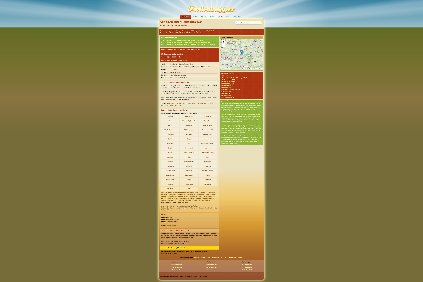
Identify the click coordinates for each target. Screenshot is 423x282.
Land (208, 257)
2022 (176, 103)
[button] (241, 52)
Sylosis (189, 179)
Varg (188, 188)
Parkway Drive (207, 134)
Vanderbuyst (203, 192)
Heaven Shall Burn (207, 152)
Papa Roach (189, 116)
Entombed (189, 166)
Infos (168, 60)
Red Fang (189, 170)
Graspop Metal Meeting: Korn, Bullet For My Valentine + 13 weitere (189, 42)
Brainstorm (170, 166)
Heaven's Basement (181, 196)
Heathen (171, 196)
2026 (168, 103)
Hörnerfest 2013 (226, 95)
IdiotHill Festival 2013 (227, 97)
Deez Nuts (207, 179)
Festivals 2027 (176, 270)
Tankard (170, 184)
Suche (228, 16)
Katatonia (170, 143)
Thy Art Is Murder (207, 170)
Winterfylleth (206, 200)
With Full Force (190, 208)
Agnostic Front (189, 161)
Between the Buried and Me (177, 194)
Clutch (170, 148)
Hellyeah (170, 161)
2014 (210, 103)
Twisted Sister (207, 125)
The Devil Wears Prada (203, 198)
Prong (208, 175)
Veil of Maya (188, 200)
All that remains (189, 130)
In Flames (189, 125)
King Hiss (212, 196)
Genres (203, 257)
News (195, 16)
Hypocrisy (207, 166)
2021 (180, 103)
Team (181, 276)
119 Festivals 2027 (246, 264)
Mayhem (207, 148)
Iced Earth (207, 139)
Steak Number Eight (191, 192)
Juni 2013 (181, 49)
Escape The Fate (211, 194)
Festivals (185, 16)
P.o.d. (187, 198)
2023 (172, 103)
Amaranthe (207, 161)
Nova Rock (173, 210)
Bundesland (215, 257)
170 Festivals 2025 (246, 270)
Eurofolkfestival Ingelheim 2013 (230, 89)
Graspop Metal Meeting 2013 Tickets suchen (176, 248)
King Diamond (203, 196)
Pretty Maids (189, 184)
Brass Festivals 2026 (211, 264)
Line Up (173, 60)
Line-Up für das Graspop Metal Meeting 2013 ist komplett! (186, 40)
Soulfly (170, 139)
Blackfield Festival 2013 (228, 83)
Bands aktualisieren (176, 267)
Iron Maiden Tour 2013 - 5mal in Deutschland (235, 135)
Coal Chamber (191, 194)
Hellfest (163, 208)
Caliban (189, 157)
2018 (193, 103)
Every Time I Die (189, 152)
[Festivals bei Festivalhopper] (211, 7)
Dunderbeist (200, 194)
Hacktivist (170, 188)
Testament (170, 134)
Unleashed (207, 184)
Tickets (203, 16)
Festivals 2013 (172, 49)
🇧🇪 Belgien (174, 69)
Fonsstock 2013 (226, 91)
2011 (167, 105)
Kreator (188, 143)
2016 (201, 103)
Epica (189, 139)
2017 (197, 103)
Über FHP (237, 16)
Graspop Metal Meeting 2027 (169, 33)
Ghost (170, 125)
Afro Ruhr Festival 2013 (228, 79)
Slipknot (170, 116)
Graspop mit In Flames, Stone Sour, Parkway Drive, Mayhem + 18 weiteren (191, 44)
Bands (212, 16)
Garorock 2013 (225, 93)
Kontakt (185, 60)
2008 (179, 105)
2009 (175, 105)
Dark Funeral (170, 175)
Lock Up (163, 198)
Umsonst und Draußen (236, 257)
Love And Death (172, 198)
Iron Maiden (207, 116)
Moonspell (170, 157)
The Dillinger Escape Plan (208, 143)
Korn (170, 121)
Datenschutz (203, 276)
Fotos (220, 16)
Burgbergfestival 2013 (227, 85)
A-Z (226, 257)
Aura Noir (164, 192)
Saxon (170, 152)
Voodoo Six (196, 200)
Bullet (170, 192)
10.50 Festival (225, 76)
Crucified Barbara (178, 192)
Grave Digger (189, 175)
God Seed (164, 196)
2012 (162, 105)
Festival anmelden (176, 264)
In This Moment (193, 196)
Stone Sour (207, 121)
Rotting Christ (170, 179)
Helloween (189, 134)
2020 (184, 103)
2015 (205, 103)
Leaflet (245, 68)
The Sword (177, 200)
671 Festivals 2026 (246, 267)
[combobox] (248, 23)
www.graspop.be (172, 225)
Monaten (196, 257)
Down (207, 157)
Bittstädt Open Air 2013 (228, 81)
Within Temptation (170, 130)
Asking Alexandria (207, 130)
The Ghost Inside (170, 170)
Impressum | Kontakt (191, 276)
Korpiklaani (189, 148)
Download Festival (176, 208)
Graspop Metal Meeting (206, 208)
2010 (171, 105)
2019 (189, 103)
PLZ (222, 257)
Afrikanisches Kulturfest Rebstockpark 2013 (234, 77)
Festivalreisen (211, 270)
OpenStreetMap (253, 68)
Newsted (181, 198)
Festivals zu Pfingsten (211, 267)
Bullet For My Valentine (189, 121)
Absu (209, 192)
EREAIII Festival (226, 87)
